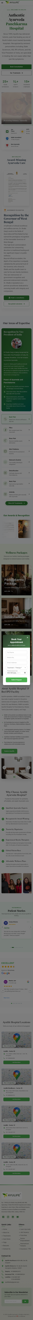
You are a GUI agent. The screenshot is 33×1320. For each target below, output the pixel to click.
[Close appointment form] (27, 637)
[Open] (25, 667)
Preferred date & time (12, 671)
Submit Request (16, 680)
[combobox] (13, 667)
